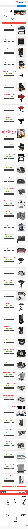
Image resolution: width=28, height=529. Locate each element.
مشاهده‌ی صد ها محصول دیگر (14, 486)
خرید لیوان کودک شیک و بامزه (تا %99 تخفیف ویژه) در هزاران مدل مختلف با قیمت (22, 515)
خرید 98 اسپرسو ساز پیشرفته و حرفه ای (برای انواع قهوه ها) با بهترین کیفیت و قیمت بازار (14, 508)
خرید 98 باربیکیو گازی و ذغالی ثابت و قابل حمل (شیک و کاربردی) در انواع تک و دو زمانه (9, 11)
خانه (25, 7)
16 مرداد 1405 (11, 13)
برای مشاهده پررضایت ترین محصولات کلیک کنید (14, 22)
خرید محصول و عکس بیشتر (9, 41)
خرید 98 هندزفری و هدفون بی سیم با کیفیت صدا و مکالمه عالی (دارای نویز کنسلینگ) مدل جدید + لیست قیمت (15, 518)
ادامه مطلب (12, 19)
